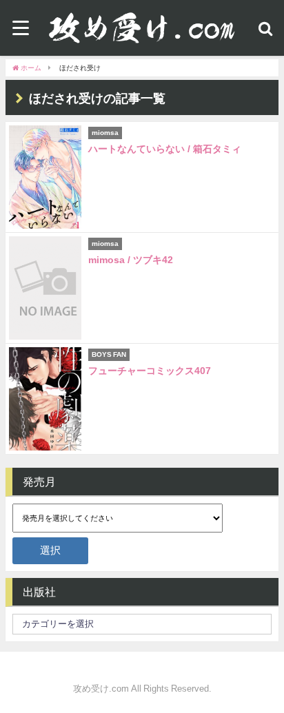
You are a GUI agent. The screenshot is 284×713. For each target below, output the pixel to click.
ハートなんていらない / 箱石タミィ (164, 149)
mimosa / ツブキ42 (130, 260)
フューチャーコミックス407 (149, 370)
